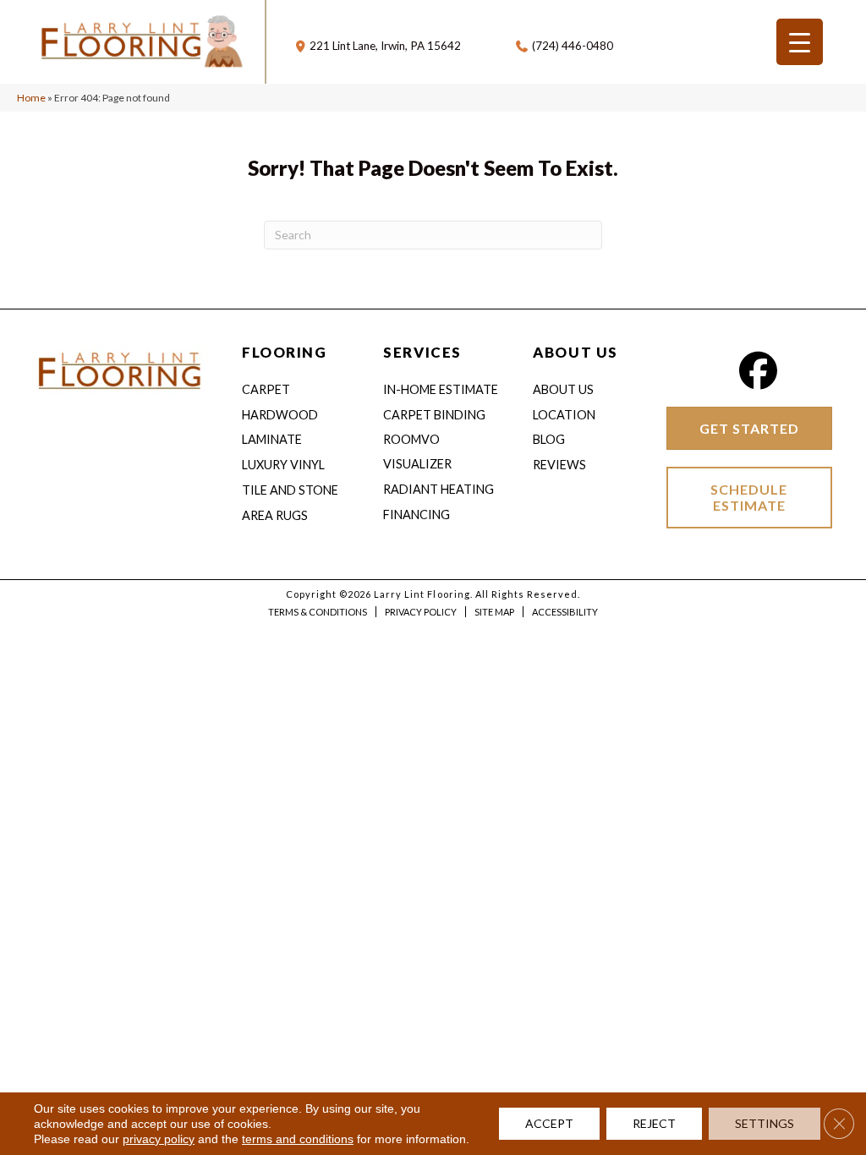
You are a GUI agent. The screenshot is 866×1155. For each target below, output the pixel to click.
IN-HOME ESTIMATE (440, 389)
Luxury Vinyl (283, 464)
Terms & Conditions (317, 611)
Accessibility (565, 611)
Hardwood (280, 415)
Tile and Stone (290, 490)
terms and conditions (298, 1139)
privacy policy (159, 1139)
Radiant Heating (438, 489)
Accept (549, 1123)
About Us (563, 389)
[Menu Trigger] (799, 42)
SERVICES (422, 352)
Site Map (494, 611)
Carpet (266, 389)
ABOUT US (575, 352)
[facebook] (757, 370)
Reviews (559, 464)
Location (564, 415)
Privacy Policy (421, 611)
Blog (549, 439)
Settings (764, 1123)
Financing (416, 514)
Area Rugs (275, 515)
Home (31, 97)
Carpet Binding (434, 415)
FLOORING (284, 352)
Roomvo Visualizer (417, 451)
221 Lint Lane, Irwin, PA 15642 (385, 45)
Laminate (272, 439)
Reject (654, 1123)
